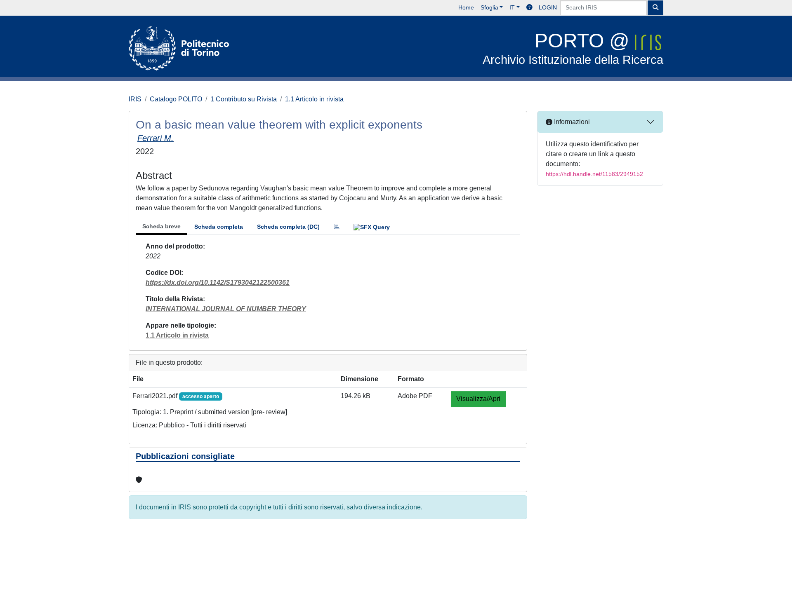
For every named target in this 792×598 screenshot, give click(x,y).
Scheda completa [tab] (218, 226)
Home (466, 7)
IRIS (135, 99)
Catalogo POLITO (176, 99)
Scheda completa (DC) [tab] (288, 226)
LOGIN (548, 7)
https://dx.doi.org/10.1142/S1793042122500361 (218, 282)
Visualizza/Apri (478, 398)
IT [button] (512, 7)
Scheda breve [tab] (161, 226)
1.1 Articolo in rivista (314, 99)
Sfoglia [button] (489, 7)
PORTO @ (573, 48)
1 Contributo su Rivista (243, 99)
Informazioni (571, 121)
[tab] (336, 227)
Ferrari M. (155, 138)
